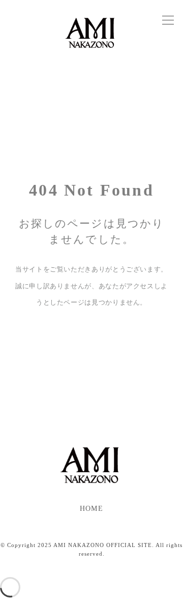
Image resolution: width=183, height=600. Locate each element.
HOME (91, 508)
